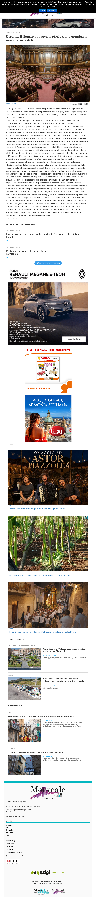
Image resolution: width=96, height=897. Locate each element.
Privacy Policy (10, 841)
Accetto (42, 10)
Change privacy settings (14, 852)
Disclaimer (9, 846)
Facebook (10, 828)
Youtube (10, 830)
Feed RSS (10, 832)
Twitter (9, 826)
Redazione (9, 849)
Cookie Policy (10, 843)
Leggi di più (52, 10)
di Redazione (11, 104)
